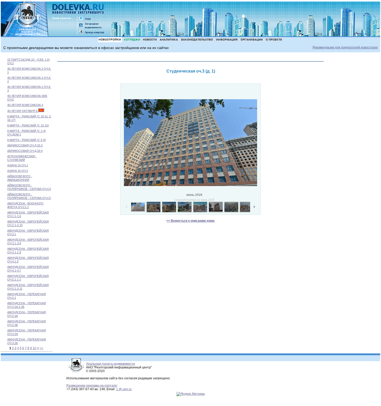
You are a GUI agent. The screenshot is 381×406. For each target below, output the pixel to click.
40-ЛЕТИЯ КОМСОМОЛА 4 (25, 104)
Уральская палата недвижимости (110, 364)
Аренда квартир (94, 32)
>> (41, 348)
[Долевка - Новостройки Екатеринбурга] (78, 9)
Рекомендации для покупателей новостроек (345, 47)
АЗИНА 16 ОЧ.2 (17, 170)
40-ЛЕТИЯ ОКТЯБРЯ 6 (22, 110)
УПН (88, 19)
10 (34, 348)
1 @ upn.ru (124, 389)
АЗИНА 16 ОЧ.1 (17, 165)
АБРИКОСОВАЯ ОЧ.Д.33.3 (25, 145)
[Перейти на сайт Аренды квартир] (80, 32)
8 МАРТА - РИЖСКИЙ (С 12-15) (28, 125)
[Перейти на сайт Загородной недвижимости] (80, 25)
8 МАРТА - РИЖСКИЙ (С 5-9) (26, 139)
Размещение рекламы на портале (91, 385)
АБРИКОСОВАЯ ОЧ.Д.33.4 (25, 150)
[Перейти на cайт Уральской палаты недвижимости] (80, 19)
